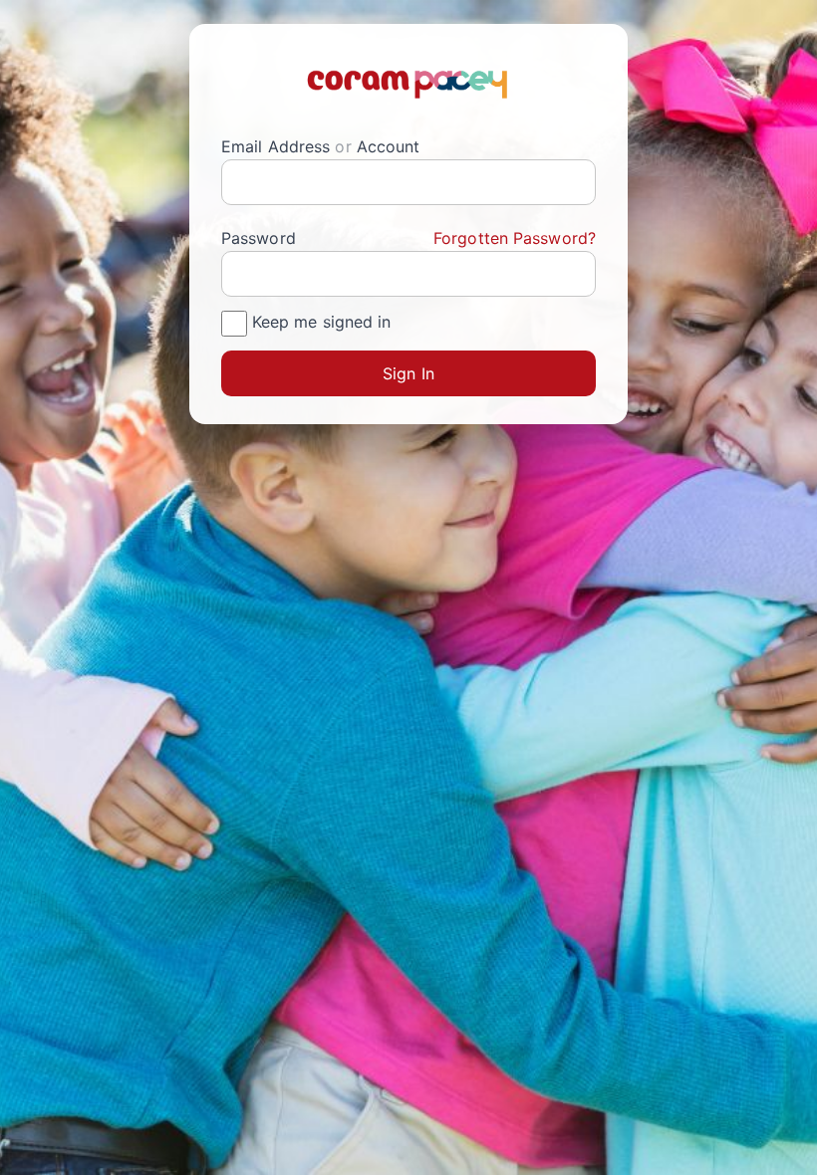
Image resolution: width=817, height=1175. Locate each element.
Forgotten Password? (514, 238)
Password (408, 238)
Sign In (408, 373)
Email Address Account (320, 146)
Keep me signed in (322, 322)
